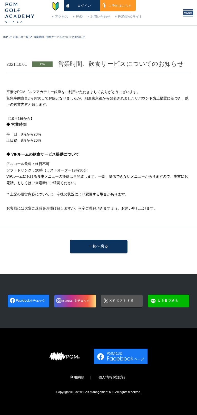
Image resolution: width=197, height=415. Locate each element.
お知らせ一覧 (20, 36)
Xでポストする (122, 300)
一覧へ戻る (99, 246)
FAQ (79, 17)
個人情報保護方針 (112, 377)
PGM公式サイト (130, 17)
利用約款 (77, 377)
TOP (5, 36)
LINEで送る (168, 300)
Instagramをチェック (75, 300)
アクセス (61, 17)
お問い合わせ (100, 17)
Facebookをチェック (30, 300)
